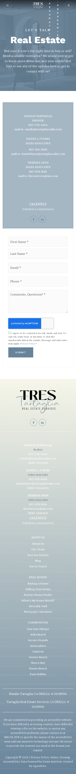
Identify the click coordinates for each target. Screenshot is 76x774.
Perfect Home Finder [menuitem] (38, 595)
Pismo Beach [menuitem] (38, 668)
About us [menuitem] (38, 543)
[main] (38, 189)
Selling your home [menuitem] (38, 589)
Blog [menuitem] (38, 560)
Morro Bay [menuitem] (38, 662)
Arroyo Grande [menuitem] (38, 640)
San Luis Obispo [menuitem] (38, 629)
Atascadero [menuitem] (38, 645)
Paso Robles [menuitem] (38, 674)
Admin (54, 757)
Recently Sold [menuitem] (38, 606)
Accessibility (11, 761)
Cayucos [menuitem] (38, 651)
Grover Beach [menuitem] (38, 657)
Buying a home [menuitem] (38, 583)
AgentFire (39, 766)
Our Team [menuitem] (38, 549)
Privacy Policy (27, 343)
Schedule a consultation (38, 209)
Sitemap (65, 757)
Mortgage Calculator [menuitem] (38, 611)
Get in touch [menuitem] (38, 566)
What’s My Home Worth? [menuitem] (38, 600)
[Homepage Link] (38, 5)
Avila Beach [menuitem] (38, 634)
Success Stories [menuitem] (38, 555)
